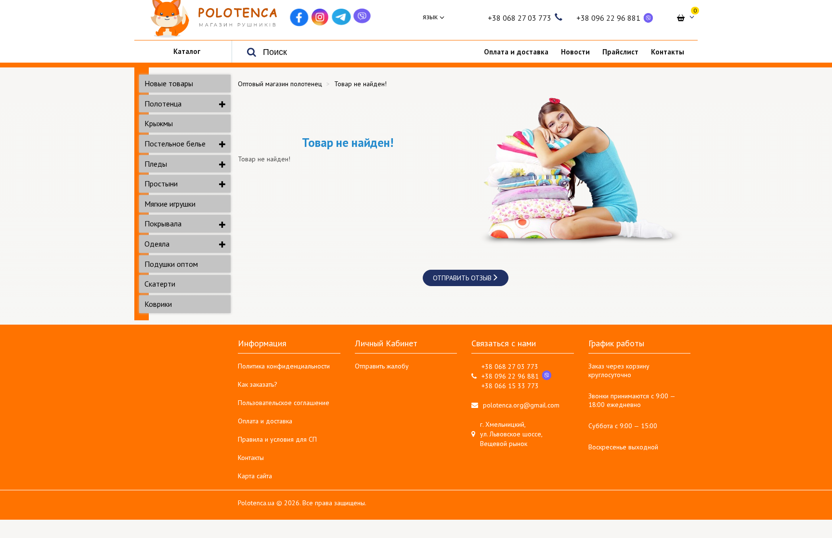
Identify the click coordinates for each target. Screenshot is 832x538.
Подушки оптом (171, 264)
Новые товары (168, 83)
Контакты (251, 457)
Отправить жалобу (382, 366)
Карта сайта (255, 476)
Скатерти (159, 284)
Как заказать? (257, 384)
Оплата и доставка (265, 421)
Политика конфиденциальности (284, 366)
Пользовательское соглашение (283, 402)
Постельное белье (175, 143)
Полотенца (163, 103)
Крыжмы (158, 123)
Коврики (158, 304)
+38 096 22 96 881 (608, 18)
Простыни (161, 183)
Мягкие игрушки (169, 204)
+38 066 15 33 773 (510, 385)
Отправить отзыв (462, 278)
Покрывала (163, 223)
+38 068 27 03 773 (519, 18)
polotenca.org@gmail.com (521, 405)
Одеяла (156, 244)
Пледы (155, 164)
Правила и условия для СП (277, 439)
